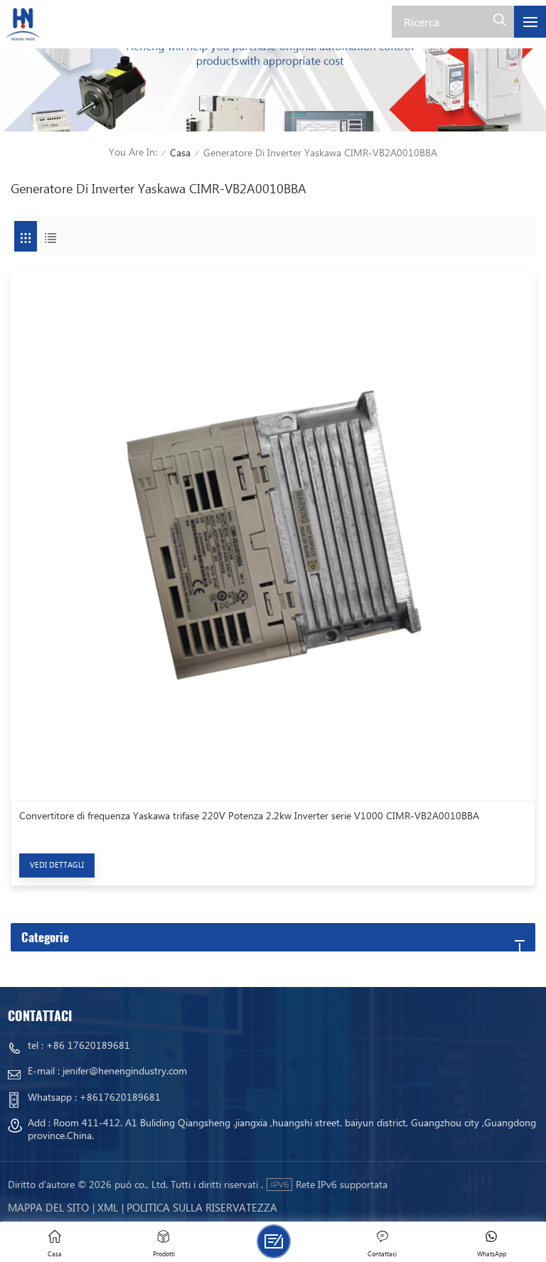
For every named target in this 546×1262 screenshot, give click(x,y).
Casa (180, 152)
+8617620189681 (120, 1097)
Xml (107, 1207)
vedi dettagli (57, 864)
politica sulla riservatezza (202, 1207)
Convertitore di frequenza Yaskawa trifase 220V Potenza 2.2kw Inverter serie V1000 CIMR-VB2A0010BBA (249, 815)
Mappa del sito (48, 1207)
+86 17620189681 (88, 1045)
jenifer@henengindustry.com (125, 1070)
